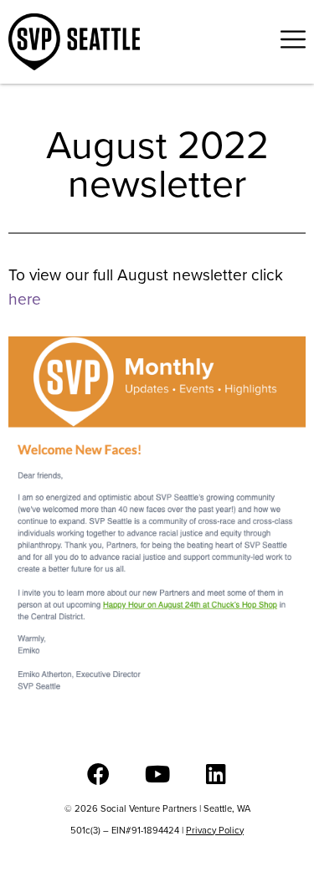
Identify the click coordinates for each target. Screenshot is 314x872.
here (24, 299)
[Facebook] (98, 773)
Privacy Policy (215, 830)
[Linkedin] (215, 773)
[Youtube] (157, 773)
